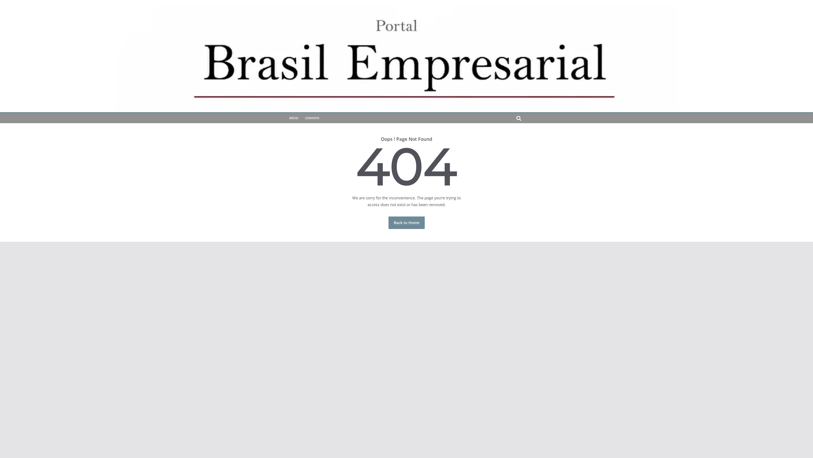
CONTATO (312, 118)
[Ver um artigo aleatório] (525, 118)
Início (293, 118)
